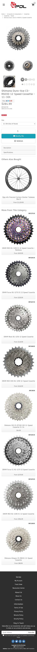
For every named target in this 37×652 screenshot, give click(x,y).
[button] (18, 141)
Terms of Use (18, 608)
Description (7, 148)
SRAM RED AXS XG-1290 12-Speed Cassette (18, 381)
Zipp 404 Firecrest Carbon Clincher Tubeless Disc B (18, 198)
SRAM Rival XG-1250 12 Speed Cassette (18, 337)
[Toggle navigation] (3, 4)
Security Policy (18, 619)
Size (2, 120)
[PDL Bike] (18, 5)
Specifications (8, 152)
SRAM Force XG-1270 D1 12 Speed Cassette (18, 292)
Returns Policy (18, 615)
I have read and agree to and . (19, 636)
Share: (4, 101)
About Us (18, 596)
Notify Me (19, 136)
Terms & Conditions (22, 635)
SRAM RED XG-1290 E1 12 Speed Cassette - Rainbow (18, 249)
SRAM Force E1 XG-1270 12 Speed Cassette (18, 470)
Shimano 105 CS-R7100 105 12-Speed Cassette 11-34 (18, 426)
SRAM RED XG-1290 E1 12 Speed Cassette (18, 514)
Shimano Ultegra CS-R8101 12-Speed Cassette (18, 559)
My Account (18, 581)
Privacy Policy (18, 611)
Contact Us (18, 600)
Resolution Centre (18, 588)
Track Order (18, 584)
